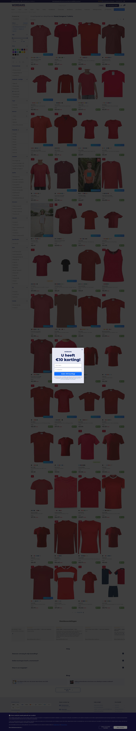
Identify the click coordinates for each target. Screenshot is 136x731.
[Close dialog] (82, 349)
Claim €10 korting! (68, 374)
